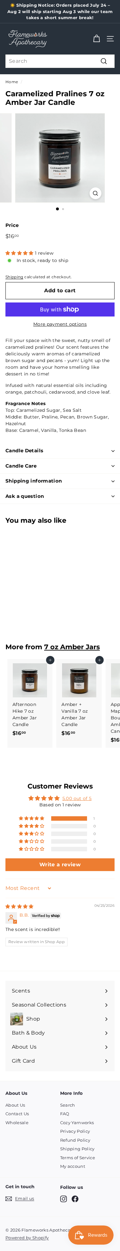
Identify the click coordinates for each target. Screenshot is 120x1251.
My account (72, 1166)
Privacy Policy (75, 1131)
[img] (19, 906)
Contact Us (17, 1113)
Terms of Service (77, 1157)
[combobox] (60, 61)
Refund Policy (75, 1140)
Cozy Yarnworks (77, 1122)
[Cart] (96, 38)
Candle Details (24, 450)
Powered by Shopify (27, 1237)
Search (67, 1105)
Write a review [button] (60, 865)
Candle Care (20, 466)
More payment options (60, 324)
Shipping (14, 276)
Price (12, 225)
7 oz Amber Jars (72, 647)
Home (11, 81)
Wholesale (16, 1122)
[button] (20, 253)
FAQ (64, 1113)
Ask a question (24, 496)
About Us (15, 1105)
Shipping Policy (77, 1148)
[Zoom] (95, 193)
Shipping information (33, 481)
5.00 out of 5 (77, 798)
